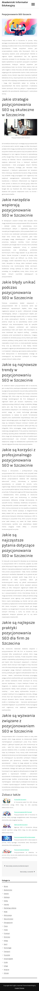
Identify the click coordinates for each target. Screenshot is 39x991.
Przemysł (7, 933)
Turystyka (7, 955)
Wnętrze (6, 969)
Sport (5, 944)
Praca (6, 926)
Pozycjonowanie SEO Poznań (23, 812)
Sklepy (6, 940)
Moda (5, 911)
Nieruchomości (8, 919)
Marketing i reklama (10, 908)
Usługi (6, 966)
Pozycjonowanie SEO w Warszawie (24, 837)
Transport (7, 951)
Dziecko (6, 893)
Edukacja (7, 897)
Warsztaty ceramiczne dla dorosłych (17, 866)
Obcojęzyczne (8, 922)
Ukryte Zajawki (8, 958)
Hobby (6, 901)
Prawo (6, 930)
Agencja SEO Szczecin (21, 824)
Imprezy (6, 904)
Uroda (6, 962)
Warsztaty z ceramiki (26, 872)
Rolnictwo (7, 937)
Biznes (6, 886)
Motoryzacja (8, 915)
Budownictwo (8, 890)
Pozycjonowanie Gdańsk (21, 850)
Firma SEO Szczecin (20, 799)
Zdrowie (6, 973)
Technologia (7, 948)
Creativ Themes (19, 988)
